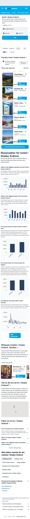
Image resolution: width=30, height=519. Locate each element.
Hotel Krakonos (6, 488)
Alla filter (26, 68)
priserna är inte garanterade (8, 499)
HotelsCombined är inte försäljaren (11, 504)
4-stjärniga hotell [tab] (18, 459)
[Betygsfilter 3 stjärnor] (8, 71)
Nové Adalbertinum (7, 486)
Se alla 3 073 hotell (6, 363)
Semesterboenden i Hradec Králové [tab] (11, 473)
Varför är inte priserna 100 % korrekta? (12, 509)
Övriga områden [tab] (21, 462)
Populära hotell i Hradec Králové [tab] (10, 466)
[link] (15, 147)
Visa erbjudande (22, 83)
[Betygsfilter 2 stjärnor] (3, 71)
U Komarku (4, 490)
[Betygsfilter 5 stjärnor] (21, 71)
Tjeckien (9, 516)
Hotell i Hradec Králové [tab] (8, 462)
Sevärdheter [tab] (5, 477)
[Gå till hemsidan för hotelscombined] (11, 8)
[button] (2, 8)
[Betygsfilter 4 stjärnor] (14, 71)
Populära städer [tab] (6, 469)
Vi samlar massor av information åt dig (12, 507)
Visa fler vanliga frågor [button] (15, 448)
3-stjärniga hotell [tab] (6, 459)
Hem (5, 516)
